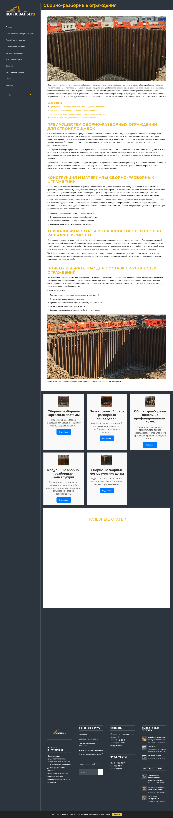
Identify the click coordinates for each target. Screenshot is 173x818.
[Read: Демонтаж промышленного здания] (144, 747)
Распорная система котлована (87, 744)
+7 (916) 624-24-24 (117, 742)
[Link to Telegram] (30, 94)
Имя (48, 634)
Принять (117, 814)
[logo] (20, 10)
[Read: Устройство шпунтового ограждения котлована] (144, 738)
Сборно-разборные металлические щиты (107, 471)
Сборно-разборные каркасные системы (64, 413)
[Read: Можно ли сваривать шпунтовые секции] (144, 788)
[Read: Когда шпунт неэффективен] (144, 797)
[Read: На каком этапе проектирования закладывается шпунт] (144, 776)
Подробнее (63, 432)
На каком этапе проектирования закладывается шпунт (156, 777)
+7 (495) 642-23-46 (143, 692)
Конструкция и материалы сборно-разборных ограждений (73, 110)
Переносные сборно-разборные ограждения (107, 414)
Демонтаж (83, 734)
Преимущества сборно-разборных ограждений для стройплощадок (77, 106)
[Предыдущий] (50, 553)
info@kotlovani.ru (145, 689)
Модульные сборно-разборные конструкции (63, 473)
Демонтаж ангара (154, 756)
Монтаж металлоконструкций (91, 754)
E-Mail (75, 634)
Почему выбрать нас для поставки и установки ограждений (74, 117)
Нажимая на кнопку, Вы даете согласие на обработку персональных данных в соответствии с (85, 679)
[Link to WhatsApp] (10, 94)
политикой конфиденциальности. (61, 681)
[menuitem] (20, 27)
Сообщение (51, 648)
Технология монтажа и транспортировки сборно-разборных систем (77, 114)
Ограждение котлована (88, 738)
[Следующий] (163, 553)
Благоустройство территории (91, 750)
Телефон (103, 634)
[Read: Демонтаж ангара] (144, 757)
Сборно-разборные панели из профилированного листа (150, 416)
